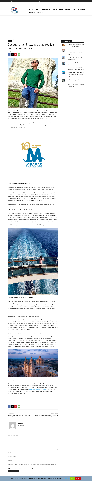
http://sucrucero (21, 425)
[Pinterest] (15, 54)
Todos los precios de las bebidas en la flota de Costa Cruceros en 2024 (76, 74)
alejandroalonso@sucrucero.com (37, 389)
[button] (88, 5)
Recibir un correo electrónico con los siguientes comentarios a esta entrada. (26, 467)
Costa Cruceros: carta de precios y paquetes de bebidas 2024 (19, 416)
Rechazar (78, 478)
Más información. (66, 478)
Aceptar (72, 478)
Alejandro (11, 51)
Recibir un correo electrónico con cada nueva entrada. (21, 468)
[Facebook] (9, 54)
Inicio (9, 39)
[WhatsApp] (19, 54)
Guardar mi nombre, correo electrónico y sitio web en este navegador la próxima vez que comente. (32, 464)
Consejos (13, 39)
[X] (12, 54)
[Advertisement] (46, 26)
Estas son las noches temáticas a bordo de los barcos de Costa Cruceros (76, 52)
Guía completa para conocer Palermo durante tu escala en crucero (46, 416)
